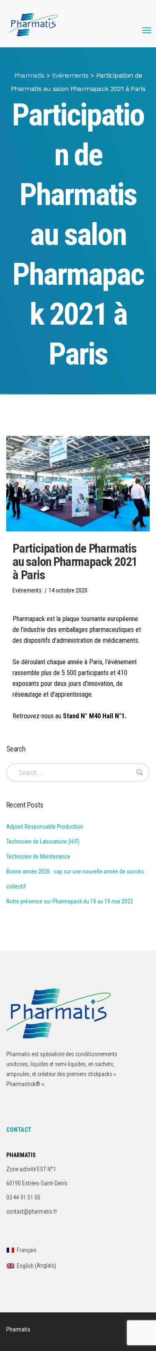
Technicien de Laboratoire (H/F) (42, 841)
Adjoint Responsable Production (44, 826)
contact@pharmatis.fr (31, 1211)
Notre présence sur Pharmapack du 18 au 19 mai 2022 (69, 901)
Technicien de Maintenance (38, 856)
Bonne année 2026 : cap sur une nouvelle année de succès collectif (75, 879)
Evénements (27, 590)
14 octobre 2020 (68, 590)
